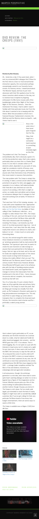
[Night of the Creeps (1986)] (9, 454)
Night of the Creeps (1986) (8, 460)
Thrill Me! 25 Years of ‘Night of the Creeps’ (8, 473)
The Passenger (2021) (25, 459)
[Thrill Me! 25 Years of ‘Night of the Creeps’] (9, 467)
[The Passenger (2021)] (25, 454)
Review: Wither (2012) (29, 487)
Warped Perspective (13, 3)
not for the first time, (13, 209)
